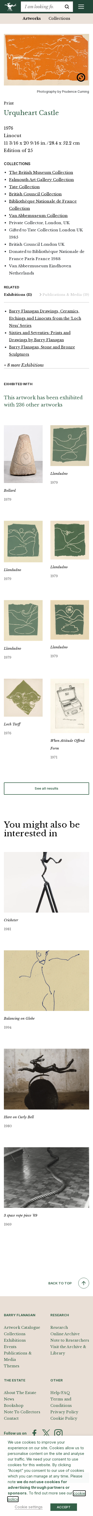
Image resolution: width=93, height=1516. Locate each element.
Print (9, 103)
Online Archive (65, 1334)
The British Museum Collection (41, 172)
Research (59, 1327)
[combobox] (41, 7)
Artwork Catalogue (22, 1327)
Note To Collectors (22, 1412)
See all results (46, 788)
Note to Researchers (69, 1340)
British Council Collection (35, 194)
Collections (59, 18)
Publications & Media (66, 294)
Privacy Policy (64, 1412)
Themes (11, 1366)
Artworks (32, 18)
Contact (11, 1418)
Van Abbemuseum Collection (38, 215)
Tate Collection (24, 186)
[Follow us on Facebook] (34, 1433)
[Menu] (81, 7)
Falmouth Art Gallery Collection (41, 179)
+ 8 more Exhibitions (24, 365)
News (9, 1399)
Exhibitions (18, 294)
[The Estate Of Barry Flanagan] (12, 6)
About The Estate (20, 1392)
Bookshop (14, 1405)
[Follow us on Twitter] (46, 1433)
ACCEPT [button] (64, 1507)
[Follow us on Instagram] (58, 1433)
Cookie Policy (63, 1418)
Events (10, 1346)
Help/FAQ (60, 1392)
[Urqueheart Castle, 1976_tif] (46, 59)
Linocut (12, 135)
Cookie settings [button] (29, 1507)
